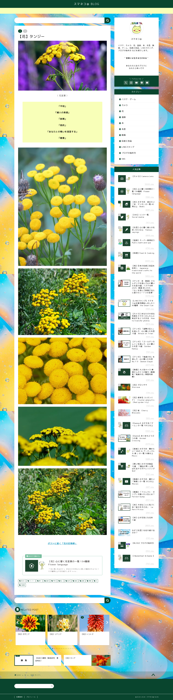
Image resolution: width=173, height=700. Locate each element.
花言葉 (23, 585)
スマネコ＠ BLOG (86, 4)
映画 (124, 135)
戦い (61, 581)
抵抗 (68, 581)
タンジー (31, 581)
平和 (54, 581)
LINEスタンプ (128, 147)
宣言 (47, 581)
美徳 (89, 581)
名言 (124, 129)
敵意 (82, 581)
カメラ (125, 105)
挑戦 (75, 581)
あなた (23, 581)
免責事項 (19, 697)
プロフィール (30, 697)
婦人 (40, 581)
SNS (123, 159)
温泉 (124, 117)
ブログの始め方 (129, 153)
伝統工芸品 (127, 141)
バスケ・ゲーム (129, 99)
